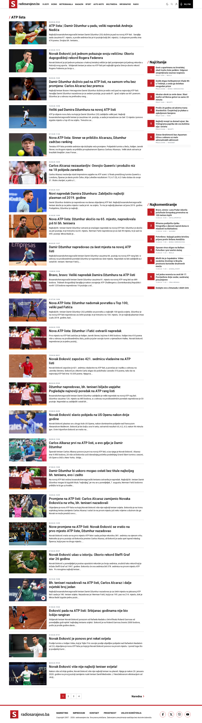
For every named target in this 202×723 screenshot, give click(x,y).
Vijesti (45, 4)
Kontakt (94, 712)
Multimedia (111, 4)
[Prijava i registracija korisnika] (176, 4)
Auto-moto (98, 4)
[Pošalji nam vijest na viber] (179, 714)
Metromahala (66, 4)
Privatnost (110, 712)
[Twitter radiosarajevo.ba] (171, 714)
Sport (88, 4)
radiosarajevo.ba (82, 717)
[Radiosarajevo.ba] (29, 714)
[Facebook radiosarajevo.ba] (163, 714)
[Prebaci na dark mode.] (167, 4)
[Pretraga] (171, 4)
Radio (136, 4)
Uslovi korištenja (131, 712)
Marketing (62, 712)
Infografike (125, 4)
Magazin (79, 4)
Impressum (79, 712)
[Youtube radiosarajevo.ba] (188, 714)
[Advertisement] (169, 37)
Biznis (54, 4)
